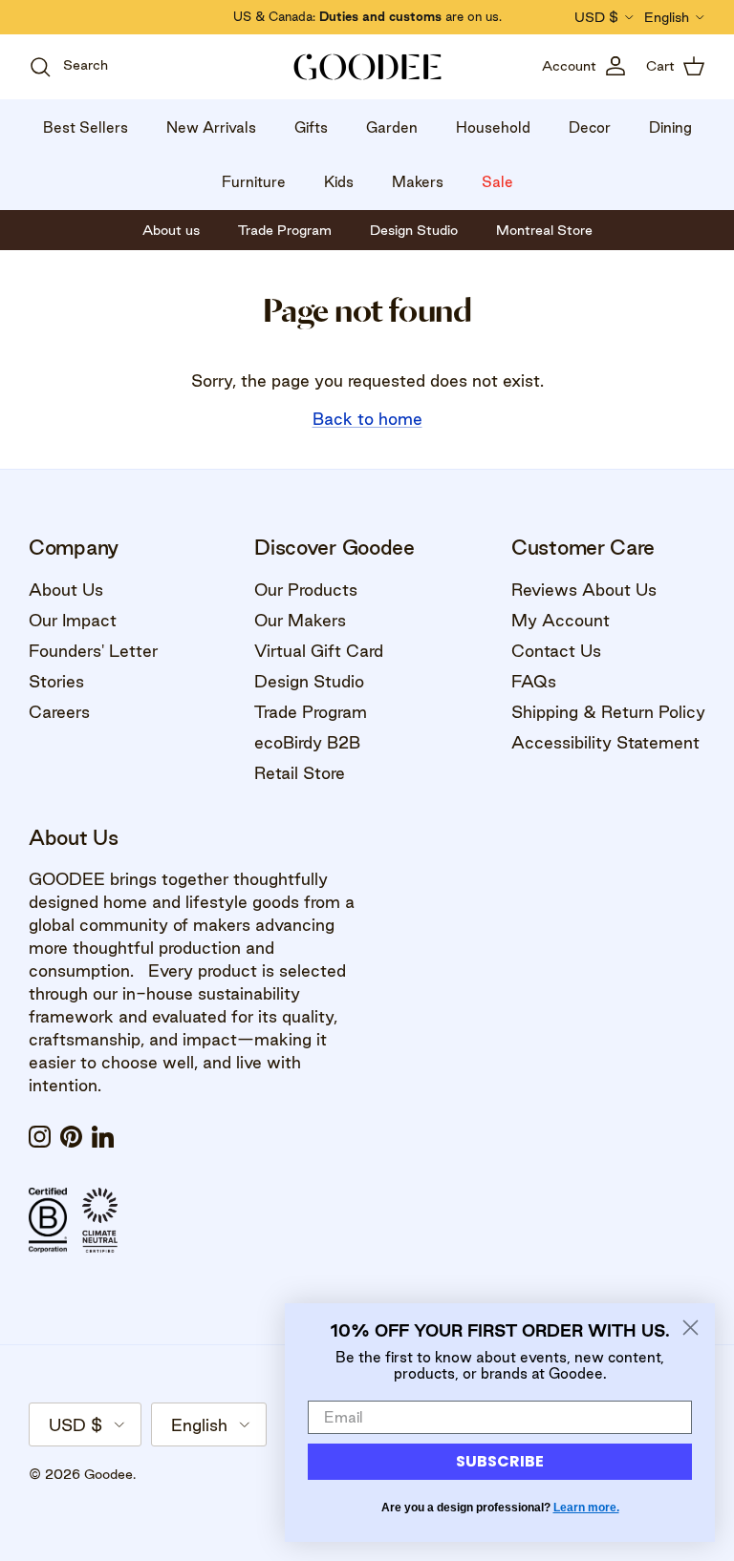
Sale (497, 182)
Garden (392, 127)
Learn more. (586, 1507)
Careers (59, 712)
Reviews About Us (584, 589)
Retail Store (299, 773)
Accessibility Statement (605, 742)
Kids (339, 182)
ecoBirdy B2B (307, 742)
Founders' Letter (93, 651)
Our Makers (300, 620)
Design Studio (309, 681)
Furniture (254, 182)
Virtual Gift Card (318, 651)
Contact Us (556, 651)
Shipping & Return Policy (608, 712)
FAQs (533, 681)
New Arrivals (211, 127)
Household (493, 127)
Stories (56, 681)
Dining (670, 127)
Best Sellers (85, 127)
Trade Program (310, 712)
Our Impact (73, 620)
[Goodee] (367, 66)
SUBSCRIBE (500, 1461)
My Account (560, 620)
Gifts (311, 127)
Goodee (108, 1474)
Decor (590, 127)
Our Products (305, 589)
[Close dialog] (690, 1327)
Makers (417, 182)
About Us (66, 589)
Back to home (367, 419)
